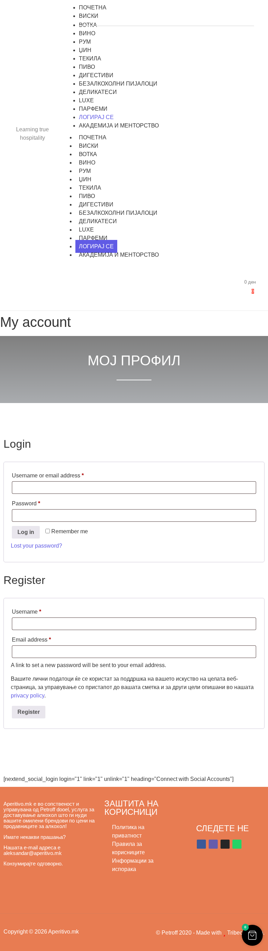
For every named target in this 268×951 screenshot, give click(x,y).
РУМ (85, 171)
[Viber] (213, 844)
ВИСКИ (88, 146)
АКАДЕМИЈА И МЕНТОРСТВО (119, 255)
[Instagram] (225, 844)
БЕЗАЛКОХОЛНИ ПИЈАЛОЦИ (118, 213)
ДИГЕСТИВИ (96, 204)
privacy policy (27, 695)
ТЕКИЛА (90, 188)
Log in (25, 532)
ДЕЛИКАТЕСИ (98, 221)
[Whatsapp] (236, 844)
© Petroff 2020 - (176, 933)
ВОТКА (88, 154)
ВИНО (87, 163)
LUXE (86, 230)
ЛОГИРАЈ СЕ (96, 246)
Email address (43, 638)
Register (28, 712)
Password (37, 502)
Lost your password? (36, 546)
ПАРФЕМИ (93, 238)
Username (38, 610)
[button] (252, 935)
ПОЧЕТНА (92, 137)
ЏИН (85, 179)
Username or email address (59, 474)
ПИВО (87, 196)
